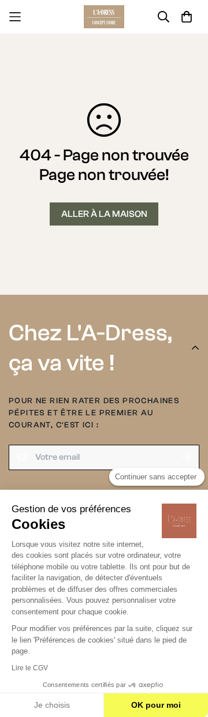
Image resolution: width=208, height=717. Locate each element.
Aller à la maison (104, 214)
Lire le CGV (30, 668)
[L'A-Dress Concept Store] (104, 16)
